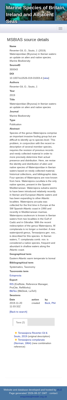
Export (13, 279)
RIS (12, 284)
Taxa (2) (20, 322)
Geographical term (20, 254)
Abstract (15, 128)
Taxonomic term (19, 271)
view (46, 78)
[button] (16, 333)
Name (13, 46)
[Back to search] (18, 311)
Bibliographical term (21, 262)
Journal (14, 111)
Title (12, 99)
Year (12, 90)
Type (12, 120)
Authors (14, 82)
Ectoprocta (15, 275)
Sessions (15, 295)
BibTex (13, 291)
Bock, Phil (50, 303)
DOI (12, 73)
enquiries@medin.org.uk (33, 396)
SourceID (15, 65)
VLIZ (59, 389)
